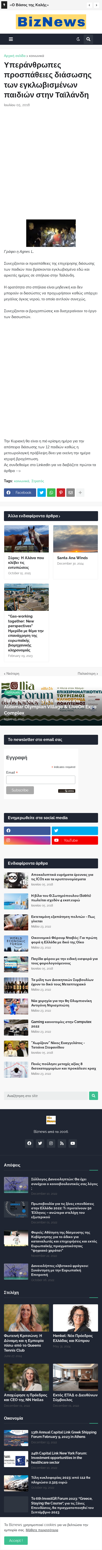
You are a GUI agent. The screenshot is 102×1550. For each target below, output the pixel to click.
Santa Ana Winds (72, 558)
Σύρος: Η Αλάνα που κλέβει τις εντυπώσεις (26, 563)
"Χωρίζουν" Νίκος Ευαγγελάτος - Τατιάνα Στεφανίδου (58, 1045)
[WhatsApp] (51, 492)
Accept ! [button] (16, 1541)
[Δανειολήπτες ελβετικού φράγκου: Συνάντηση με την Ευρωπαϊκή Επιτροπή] (16, 1272)
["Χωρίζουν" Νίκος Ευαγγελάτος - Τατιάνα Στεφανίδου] (16, 1049)
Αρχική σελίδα (15, 55)
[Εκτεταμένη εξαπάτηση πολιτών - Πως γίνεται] (16, 922)
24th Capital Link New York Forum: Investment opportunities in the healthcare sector (59, 1457)
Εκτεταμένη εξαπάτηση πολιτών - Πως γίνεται (63, 919)
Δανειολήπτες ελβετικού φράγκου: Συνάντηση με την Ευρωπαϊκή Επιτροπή (59, 1270)
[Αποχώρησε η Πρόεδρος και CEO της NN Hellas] (26, 1377)
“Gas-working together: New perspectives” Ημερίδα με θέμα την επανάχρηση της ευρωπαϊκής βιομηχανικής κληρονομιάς (26, 633)
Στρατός (37, 481)
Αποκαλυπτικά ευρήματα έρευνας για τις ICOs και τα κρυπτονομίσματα (62, 877)
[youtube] (73, 1143)
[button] (89, 5)
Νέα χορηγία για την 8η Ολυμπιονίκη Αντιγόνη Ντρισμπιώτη (61, 1003)
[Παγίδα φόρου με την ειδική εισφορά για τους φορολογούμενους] (16, 964)
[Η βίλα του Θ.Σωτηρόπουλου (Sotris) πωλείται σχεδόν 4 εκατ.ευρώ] (16, 901)
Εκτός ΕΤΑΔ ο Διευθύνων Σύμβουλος (75, 1397)
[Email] (70, 492)
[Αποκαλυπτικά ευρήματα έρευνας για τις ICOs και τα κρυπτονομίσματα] (16, 880)
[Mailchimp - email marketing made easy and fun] (67, 791)
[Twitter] (41, 492)
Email (12, 772)
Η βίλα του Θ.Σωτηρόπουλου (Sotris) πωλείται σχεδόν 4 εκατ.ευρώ (61, 898)
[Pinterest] (61, 492)
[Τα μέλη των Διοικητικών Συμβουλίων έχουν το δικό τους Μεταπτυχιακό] (16, 986)
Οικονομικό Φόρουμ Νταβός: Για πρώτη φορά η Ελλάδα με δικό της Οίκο (64, 940)
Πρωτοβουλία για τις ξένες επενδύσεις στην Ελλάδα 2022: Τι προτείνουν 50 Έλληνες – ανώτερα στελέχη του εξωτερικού (62, 1210)
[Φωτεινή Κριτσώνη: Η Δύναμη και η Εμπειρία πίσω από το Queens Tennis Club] (26, 1318)
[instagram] (27, 840)
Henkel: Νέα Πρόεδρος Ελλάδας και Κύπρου (73, 1338)
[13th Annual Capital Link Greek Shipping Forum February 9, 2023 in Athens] (16, 1438)
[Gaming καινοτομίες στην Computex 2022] (16, 1028)
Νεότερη (12, 673)
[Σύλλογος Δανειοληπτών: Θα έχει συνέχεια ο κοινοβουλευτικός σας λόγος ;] (16, 1185)
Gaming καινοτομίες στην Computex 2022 (61, 1024)
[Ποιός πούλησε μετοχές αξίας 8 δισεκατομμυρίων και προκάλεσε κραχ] (16, 1070)
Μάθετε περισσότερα (42, 1530)
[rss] (62, 1143)
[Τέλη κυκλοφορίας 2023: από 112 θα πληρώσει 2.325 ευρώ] (16, 1483)
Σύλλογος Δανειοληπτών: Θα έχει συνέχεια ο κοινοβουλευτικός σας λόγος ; (64, 1183)
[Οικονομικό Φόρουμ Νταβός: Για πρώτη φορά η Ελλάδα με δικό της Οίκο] (16, 943)
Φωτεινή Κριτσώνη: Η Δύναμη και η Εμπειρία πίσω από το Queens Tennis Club (24, 1343)
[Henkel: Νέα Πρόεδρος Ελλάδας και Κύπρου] (75, 1318)
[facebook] (27, 831)
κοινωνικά (36, 55)
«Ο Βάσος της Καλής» (29, 5)
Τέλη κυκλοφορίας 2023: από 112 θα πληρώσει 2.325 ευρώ (60, 1480)
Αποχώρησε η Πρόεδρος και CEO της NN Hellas (25, 1397)
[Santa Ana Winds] (75, 538)
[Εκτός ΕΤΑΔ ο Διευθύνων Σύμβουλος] (75, 1377)
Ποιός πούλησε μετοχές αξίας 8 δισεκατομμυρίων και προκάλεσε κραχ (63, 1066)
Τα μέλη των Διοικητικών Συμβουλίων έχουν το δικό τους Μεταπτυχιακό (62, 982)
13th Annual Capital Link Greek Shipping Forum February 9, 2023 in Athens (64, 1434)
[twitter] (75, 831)
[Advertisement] (51, 164)
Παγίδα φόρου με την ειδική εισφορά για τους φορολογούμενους (64, 961)
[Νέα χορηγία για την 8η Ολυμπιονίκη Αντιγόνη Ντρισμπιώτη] (16, 1007)
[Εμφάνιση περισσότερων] (80, 492)
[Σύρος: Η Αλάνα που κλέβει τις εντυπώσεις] (26, 538)
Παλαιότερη (87, 673)
